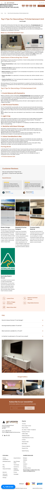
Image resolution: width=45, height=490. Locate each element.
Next (39, 386)
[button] (2, 187)
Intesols (40, 488)
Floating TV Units (26, 431)
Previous (5, 386)
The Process (16, 464)
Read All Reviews (6, 178)
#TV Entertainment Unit (8, 156)
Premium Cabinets (26, 446)
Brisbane (25, 458)
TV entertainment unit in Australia (16, 153)
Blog (4, 466)
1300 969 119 (8, 430)
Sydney (24, 466)
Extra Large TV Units (26, 425)
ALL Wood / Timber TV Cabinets (29, 429)
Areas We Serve (17, 458)
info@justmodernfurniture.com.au (12, 432)
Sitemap (4, 477)
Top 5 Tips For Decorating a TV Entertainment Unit (22, 19)
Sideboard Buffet (25, 435)
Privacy (15, 472)
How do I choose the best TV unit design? (12, 320)
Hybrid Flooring (25, 450)
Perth (24, 462)
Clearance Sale (25, 441)
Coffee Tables (25, 433)
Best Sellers (24, 443)
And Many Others (27, 468)
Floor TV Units (25, 427)
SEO (37, 488)
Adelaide (25, 460)
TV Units (24, 423)
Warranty (5, 472)
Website (34, 488)
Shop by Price (25, 448)
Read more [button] (6, 187)
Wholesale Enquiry (7, 461)
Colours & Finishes (7, 468)
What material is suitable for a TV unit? (12, 331)
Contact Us (16, 466)
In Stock (23, 439)
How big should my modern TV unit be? (12, 325)
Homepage (16, 474)
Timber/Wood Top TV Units (28, 437)
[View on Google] (3, 192)
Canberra (25, 464)
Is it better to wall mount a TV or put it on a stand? (15, 336)
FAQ (3, 464)
